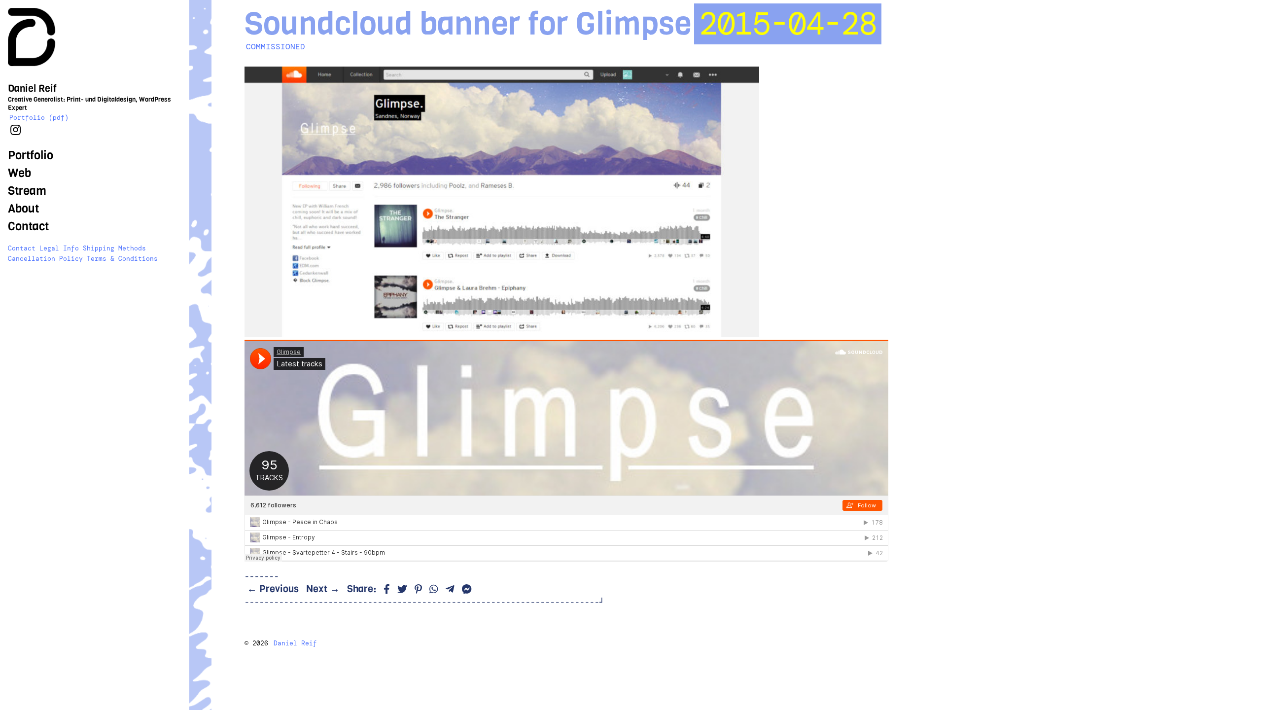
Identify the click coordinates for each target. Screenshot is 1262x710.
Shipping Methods (114, 248)
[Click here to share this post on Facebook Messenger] (466, 589)
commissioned (275, 46)
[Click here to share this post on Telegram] (450, 589)
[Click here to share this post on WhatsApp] (434, 589)
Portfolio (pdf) (39, 117)
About (23, 208)
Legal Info (59, 248)
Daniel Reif (295, 643)
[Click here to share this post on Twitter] (402, 589)
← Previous (273, 589)
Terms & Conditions (122, 258)
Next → (323, 589)
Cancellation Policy (45, 258)
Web (19, 173)
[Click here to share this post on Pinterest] (418, 589)
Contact (28, 226)
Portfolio (30, 155)
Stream (27, 191)
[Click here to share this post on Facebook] (386, 589)
